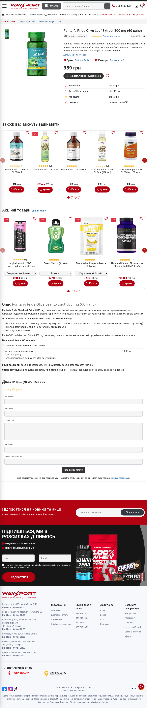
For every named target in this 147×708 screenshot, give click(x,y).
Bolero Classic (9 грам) (56, 263)
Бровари (64, 702)
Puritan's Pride (82, 60)
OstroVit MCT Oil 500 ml (73, 169)
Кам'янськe (82, 702)
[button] (4, 6)
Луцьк (99, 699)
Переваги (8, 396)
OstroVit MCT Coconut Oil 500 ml (16, 171)
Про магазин (57, 619)
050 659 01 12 (82, 622)
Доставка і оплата (59, 615)
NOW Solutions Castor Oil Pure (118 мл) (102, 171)
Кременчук (135, 699)
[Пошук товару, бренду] (107, 6)
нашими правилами (120, 478)
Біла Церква (43, 702)
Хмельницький (119, 696)
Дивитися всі (39, 210)
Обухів (73, 702)
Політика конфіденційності (133, 624)
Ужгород (107, 699)
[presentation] (2, 160)
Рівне (93, 699)
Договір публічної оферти (133, 634)
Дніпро (65, 696)
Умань (116, 699)
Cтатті (103, 619)
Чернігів (139, 696)
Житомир (10, 699)
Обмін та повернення (61, 624)
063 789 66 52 (82, 627)
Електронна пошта (13, 456)
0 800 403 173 (123, 6)
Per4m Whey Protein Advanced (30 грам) (91, 264)
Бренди (103, 615)
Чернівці (97, 696)
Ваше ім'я (8, 444)
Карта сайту (106, 624)
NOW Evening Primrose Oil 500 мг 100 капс (130, 171)
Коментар (9, 420)
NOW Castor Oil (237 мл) (45, 169)
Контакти (55, 610)
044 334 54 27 (82, 618)
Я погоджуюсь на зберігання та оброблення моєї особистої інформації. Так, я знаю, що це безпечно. (36, 566)
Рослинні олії (117, 60)
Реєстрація (130, 618)
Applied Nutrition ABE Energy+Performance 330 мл (20, 264)
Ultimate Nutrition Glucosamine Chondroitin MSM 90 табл (127, 264)
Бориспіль (54, 702)
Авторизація (130, 613)
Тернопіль (106, 696)
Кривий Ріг (124, 699)
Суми (87, 699)
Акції (102, 610)
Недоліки (8, 408)
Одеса (52, 699)
